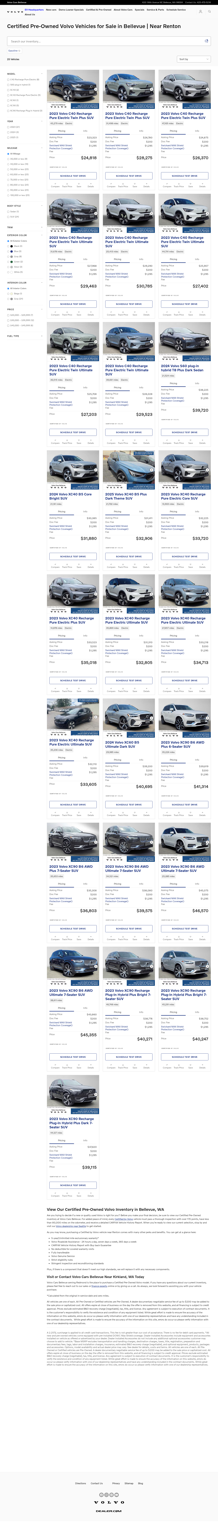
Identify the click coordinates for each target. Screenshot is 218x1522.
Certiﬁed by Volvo (124, 1218)
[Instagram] (106, 1492)
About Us (30, 14)
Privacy (116, 1483)
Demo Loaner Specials (71, 9)
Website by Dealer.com (109, 1511)
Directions (80, 1483)
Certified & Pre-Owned (98, 9)
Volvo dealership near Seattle (71, 1226)
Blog (140, 1483)
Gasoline (14, 50)
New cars (51, 9)
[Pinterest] (111, 1492)
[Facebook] (101, 1492)
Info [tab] (85, 130)
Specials (139, 9)
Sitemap (129, 1483)
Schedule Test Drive (73, 176)
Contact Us (97, 1483)
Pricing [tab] (61, 130)
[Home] (15, 12)
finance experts (99, 1286)
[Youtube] (116, 1492)
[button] (73, 123)
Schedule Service (176, 9)
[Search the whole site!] (209, 11)
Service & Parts (155, 9)
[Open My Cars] (199, 12)
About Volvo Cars (123, 9)
